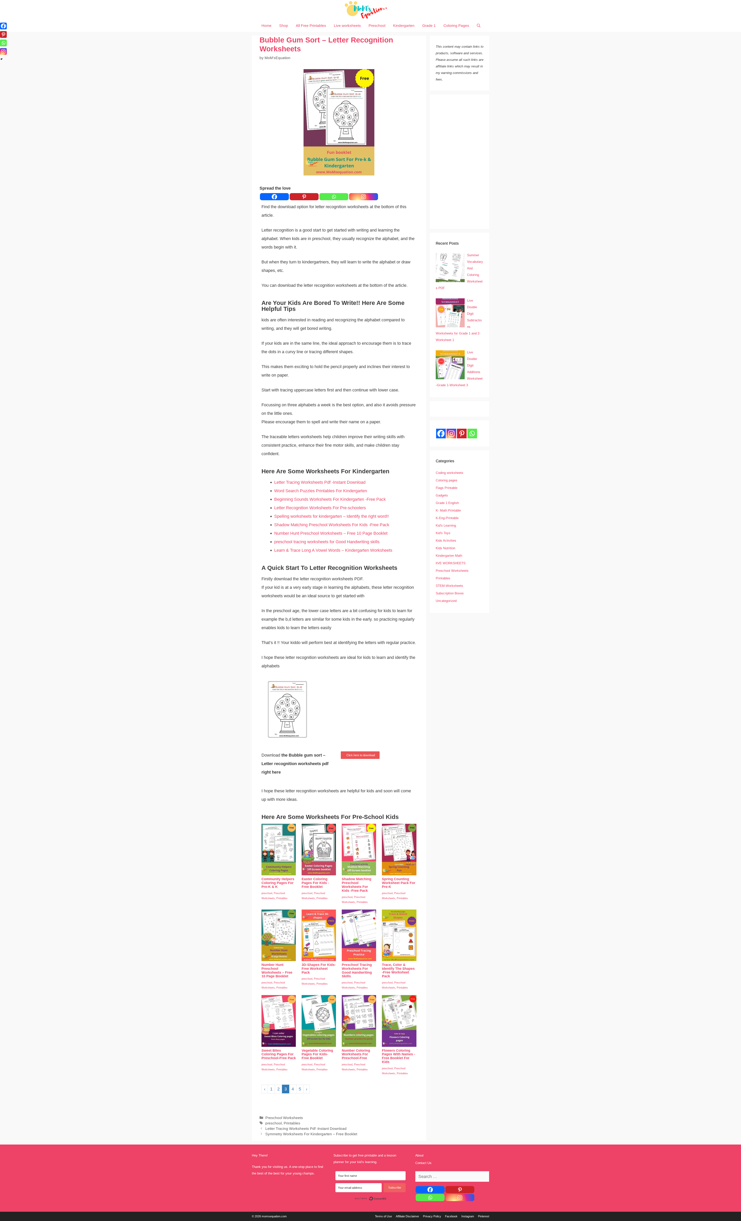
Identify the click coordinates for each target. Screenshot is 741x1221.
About (419, 1155)
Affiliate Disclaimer (407, 1216)
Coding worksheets (449, 473)
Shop (283, 26)
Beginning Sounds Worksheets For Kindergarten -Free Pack (330, 499)
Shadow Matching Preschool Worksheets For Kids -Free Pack (331, 524)
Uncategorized (446, 601)
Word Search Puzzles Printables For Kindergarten (320, 490)
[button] (360, 755)
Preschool (377, 26)
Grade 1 (429, 26)
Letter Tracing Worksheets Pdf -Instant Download (319, 482)
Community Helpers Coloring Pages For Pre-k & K (277, 883)
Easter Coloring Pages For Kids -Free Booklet (315, 883)
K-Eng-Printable (447, 518)
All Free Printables (311, 26)
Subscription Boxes (450, 593)
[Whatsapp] (333, 196)
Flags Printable (446, 488)
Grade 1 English (447, 503)
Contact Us (423, 1163)
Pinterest (483, 1216)
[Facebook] (274, 196)
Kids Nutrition (445, 548)
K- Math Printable (448, 510)
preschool (266, 893)
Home (266, 26)
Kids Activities (446, 540)
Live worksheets (347, 26)
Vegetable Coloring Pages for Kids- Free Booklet (317, 1054)
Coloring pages (446, 480)
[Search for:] (452, 1177)
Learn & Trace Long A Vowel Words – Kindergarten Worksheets (333, 550)
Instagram (467, 1216)
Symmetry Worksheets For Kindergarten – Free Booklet (311, 1134)
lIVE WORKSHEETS (450, 563)
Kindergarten (403, 26)
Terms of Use (383, 1216)
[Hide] (1, 59)
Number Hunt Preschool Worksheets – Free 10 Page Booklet (330, 533)
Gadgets (442, 495)
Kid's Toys (443, 533)
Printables (282, 898)
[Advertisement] (460, 162)
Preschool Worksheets (284, 1118)
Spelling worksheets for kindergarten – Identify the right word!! (331, 516)
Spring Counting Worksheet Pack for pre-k (398, 883)
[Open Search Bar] (478, 25)
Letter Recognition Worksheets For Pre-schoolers (320, 507)
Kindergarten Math (449, 555)
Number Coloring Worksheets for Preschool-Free (356, 1054)
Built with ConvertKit (386, 1198)
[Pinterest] (304, 196)
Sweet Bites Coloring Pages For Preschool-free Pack (278, 1054)
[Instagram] (363, 196)
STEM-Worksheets (449, 586)
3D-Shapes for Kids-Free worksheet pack (319, 968)
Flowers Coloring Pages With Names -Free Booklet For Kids (398, 1056)
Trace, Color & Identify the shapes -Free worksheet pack (398, 970)
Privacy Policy (432, 1216)
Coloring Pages (456, 26)
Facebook (451, 1216)
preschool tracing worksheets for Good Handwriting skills (327, 541)
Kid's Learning (446, 525)
